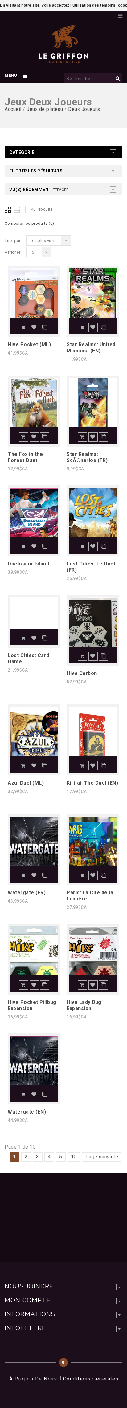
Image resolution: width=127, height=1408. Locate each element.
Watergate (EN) (27, 1112)
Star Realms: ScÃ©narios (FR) (87, 457)
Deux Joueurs (84, 109)
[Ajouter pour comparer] (44, 327)
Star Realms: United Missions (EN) (91, 348)
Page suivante (101, 1157)
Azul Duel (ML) (26, 783)
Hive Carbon (82, 673)
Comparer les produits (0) (29, 223)
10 (74, 1157)
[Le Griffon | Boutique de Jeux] (63, 60)
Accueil (13, 109)
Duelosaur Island (28, 564)
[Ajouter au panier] (23, 327)
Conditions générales (91, 1379)
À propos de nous (33, 1379)
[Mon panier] (110, 14)
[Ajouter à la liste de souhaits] (34, 327)
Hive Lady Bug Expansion (84, 1005)
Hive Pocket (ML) (29, 344)
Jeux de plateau (45, 109)
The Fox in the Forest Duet (25, 457)
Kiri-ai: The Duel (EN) (92, 783)
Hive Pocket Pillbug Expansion (32, 1005)
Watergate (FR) (27, 893)
